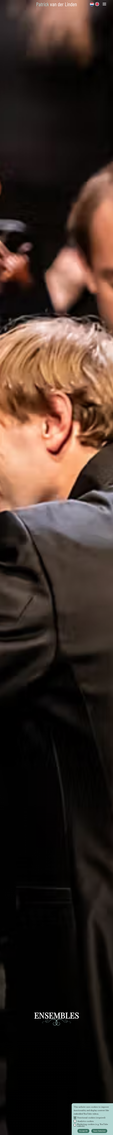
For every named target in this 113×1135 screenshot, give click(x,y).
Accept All (83, 1131)
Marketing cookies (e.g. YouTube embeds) (92, 1125)
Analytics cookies (85, 1121)
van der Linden (56, 4)
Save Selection (99, 1131)
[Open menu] (104, 4)
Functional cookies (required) (91, 1118)
